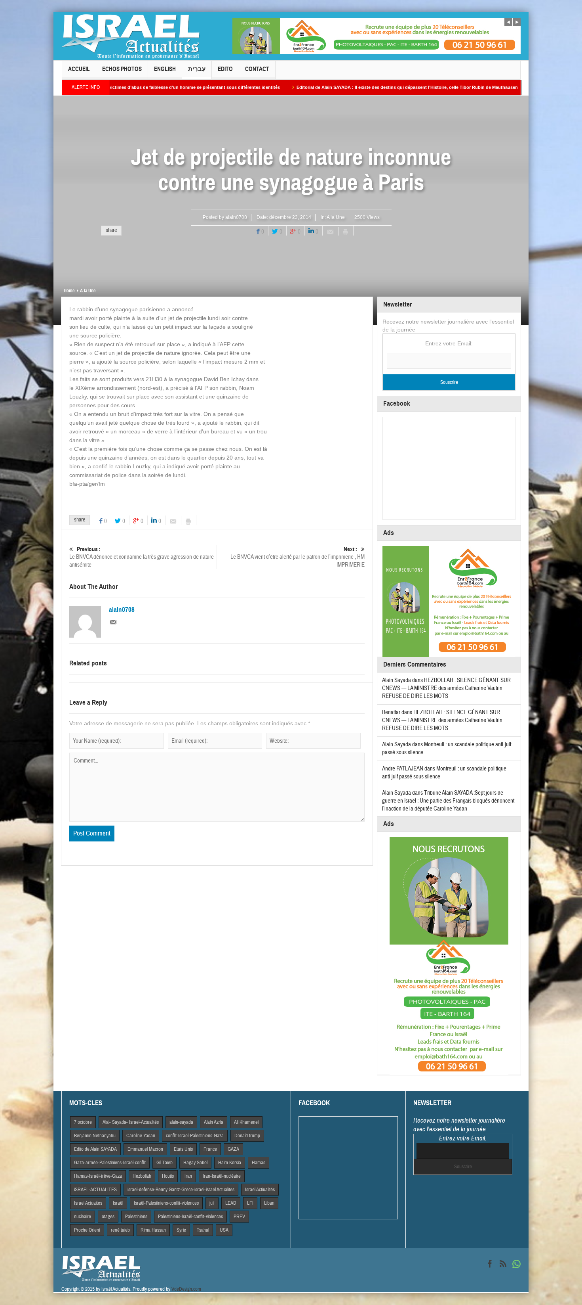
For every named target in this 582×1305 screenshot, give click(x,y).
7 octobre (83, 1122)
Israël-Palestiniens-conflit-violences (166, 1203)
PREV (239, 1216)
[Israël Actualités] (130, 36)
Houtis (168, 1176)
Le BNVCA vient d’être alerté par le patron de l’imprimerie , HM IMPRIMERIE (297, 557)
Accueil (79, 69)
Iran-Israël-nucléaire (222, 1176)
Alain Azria (213, 1122)
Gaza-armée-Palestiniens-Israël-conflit (110, 1162)
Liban (269, 1203)
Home (69, 290)
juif (212, 1203)
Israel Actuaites (88, 1203)
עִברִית (196, 69)
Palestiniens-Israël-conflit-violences (190, 1216)
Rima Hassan (153, 1230)
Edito (225, 69)
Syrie (181, 1230)
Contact (257, 69)
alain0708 (236, 217)
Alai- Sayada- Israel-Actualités (131, 1122)
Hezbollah (142, 1176)
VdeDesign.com (186, 1289)
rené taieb (120, 1230)
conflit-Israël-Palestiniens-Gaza (195, 1136)
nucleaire (82, 1216)
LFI (250, 1203)
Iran (188, 1176)
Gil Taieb (164, 1162)
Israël (118, 1203)
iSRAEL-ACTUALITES (95, 1189)
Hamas (258, 1162)
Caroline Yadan (140, 1136)
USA (224, 1230)
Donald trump (247, 1136)
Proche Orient (87, 1230)
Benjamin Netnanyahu (95, 1136)
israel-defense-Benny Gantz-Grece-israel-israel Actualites (180, 1189)
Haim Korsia (229, 1162)
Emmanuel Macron (145, 1149)
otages (108, 1216)
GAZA (233, 1149)
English (165, 69)
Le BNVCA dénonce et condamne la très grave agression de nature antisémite (141, 557)
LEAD (230, 1203)
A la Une (336, 217)
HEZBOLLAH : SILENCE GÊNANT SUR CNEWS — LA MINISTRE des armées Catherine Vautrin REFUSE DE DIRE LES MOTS (446, 688)
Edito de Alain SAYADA (95, 1149)
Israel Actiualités (260, 1189)
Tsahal (203, 1230)
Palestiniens (136, 1216)
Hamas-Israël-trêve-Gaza (98, 1176)
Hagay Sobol (195, 1162)
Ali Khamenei (246, 1122)
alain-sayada (181, 1122)
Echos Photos (122, 69)
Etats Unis (183, 1149)
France (210, 1149)
